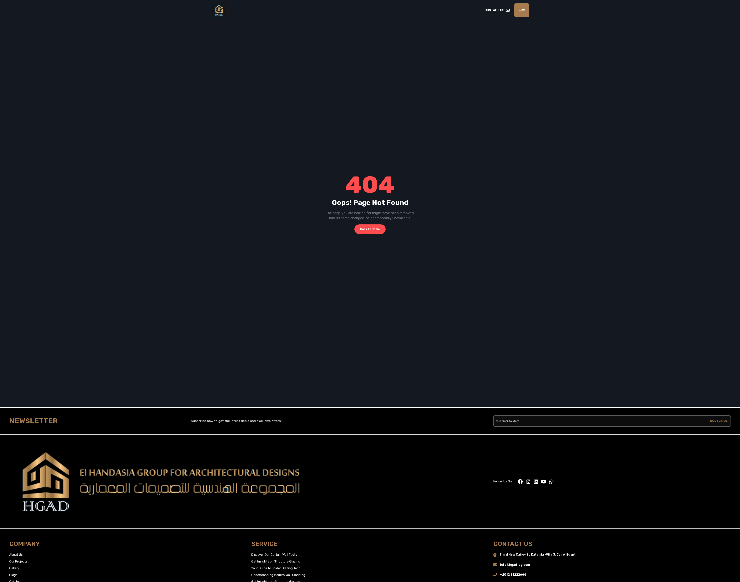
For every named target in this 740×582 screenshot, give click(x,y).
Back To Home (370, 229)
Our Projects (18, 561)
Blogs (13, 575)
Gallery (14, 568)
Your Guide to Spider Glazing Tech (275, 568)
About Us (16, 555)
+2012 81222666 (513, 574)
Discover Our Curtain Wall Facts (274, 555)
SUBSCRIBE (718, 421)
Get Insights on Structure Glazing (275, 561)
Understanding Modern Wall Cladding (278, 575)
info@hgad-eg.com (515, 565)
